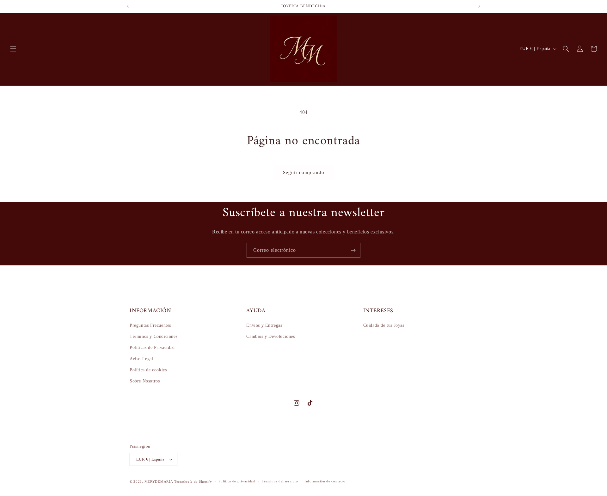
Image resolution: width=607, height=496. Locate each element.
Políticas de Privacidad (152, 347)
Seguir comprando (303, 172)
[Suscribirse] (353, 250)
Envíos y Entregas (264, 325)
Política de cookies (148, 370)
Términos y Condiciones (153, 336)
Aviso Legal (141, 358)
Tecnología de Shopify (193, 481)
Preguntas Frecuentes (150, 325)
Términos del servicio (280, 481)
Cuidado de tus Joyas (383, 325)
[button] (13, 49)
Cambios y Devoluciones (270, 336)
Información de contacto (325, 481)
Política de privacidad (236, 481)
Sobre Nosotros (145, 381)
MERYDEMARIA (158, 481)
